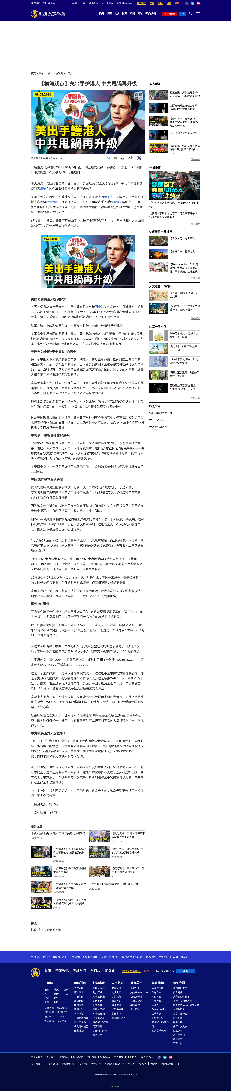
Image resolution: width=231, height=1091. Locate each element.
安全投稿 (105, 1057)
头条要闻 (49, 1008)
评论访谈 (150, 13)
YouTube (198, 3)
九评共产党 (179, 1009)
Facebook (187, 3)
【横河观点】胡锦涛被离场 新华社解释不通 (113, 884)
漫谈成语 (116, 1005)
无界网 (153, 1063)
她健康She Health (139, 992)
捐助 (160, 3)
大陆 (46, 1002)
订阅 (185, 971)
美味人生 (156, 1005)
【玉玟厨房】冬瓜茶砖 (182, 238)
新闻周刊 (79, 1009)
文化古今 (116, 1013)
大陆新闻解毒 (100, 1030)
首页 (33, 73)
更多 (179, 1063)
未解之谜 (116, 988)
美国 (46, 993)
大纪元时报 (68, 1063)
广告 (152, 3)
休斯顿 (86, 957)
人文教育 (118, 983)
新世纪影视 (167, 1063)
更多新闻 (195, 278)
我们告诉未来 (157, 419)
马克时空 (97, 1026)
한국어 (184, 957)
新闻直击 (79, 1005)
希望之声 (96, 1063)
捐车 (169, 3)
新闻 (101, 13)
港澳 (56, 989)
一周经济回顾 (81, 1018)
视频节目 (79, 971)
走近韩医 (135, 1009)
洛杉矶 (66, 957)
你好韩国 (156, 996)
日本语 (174, 957)
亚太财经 (79, 1030)
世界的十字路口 (101, 1022)
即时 (132, 13)
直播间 (110, 971)
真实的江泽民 (180, 1013)
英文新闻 (141, 3)
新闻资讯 (62, 971)
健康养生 (136, 983)
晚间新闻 (79, 1000)
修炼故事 (177, 1039)
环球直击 (79, 992)
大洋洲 (76, 957)
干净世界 (82, 1063)
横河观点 (60, 73)
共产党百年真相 (181, 996)
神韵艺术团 (52, 1063)
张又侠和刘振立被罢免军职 (185, 132)
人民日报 (80, 202)
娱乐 (66, 989)
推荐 (124, 13)
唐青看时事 (99, 1018)
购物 (177, 3)
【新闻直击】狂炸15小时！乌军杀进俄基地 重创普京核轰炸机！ (184, 122)
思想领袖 (97, 1005)
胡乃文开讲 (136, 996)
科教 (56, 1002)
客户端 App (147, 1057)
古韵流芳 (116, 996)
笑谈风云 (116, 992)
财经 (56, 998)
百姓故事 (177, 1030)
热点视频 (62, 1008)
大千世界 (156, 1013)
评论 (40, 73)
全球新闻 (79, 988)
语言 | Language (125, 3)
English (137, 957)
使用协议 (91, 1057)
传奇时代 (177, 992)
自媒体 (49, 73)
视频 (109, 13)
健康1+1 (134, 988)
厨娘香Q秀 (157, 1018)
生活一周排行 (157, 326)
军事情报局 (99, 1013)
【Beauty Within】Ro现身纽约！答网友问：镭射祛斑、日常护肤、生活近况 (184, 268)
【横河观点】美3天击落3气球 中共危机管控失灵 (58, 833)
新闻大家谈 (99, 988)
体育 (66, 993)
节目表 (95, 971)
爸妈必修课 (117, 1009)
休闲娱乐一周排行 (160, 231)
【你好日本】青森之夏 (182, 251)
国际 (46, 989)
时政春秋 (97, 1000)
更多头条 (195, 159)
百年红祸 (177, 1018)
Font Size (130, 157)
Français (150, 957)
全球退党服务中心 (114, 1063)
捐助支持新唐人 (131, 971)
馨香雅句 (116, 1000)
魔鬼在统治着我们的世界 (186, 1005)
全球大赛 (62, 1021)
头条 (117, 13)
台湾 (56, 993)
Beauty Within (159, 1009)
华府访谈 (79, 1013)
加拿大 (56, 957)
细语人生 (97, 1035)
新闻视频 (80, 983)
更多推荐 (195, 223)
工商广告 (177, 1043)
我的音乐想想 (159, 1030)
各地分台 (93, 3)
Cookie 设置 (115, 1086)
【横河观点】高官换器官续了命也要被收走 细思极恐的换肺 (69, 852)
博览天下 (49, 1016)
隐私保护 (78, 1057)
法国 (94, 957)
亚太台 (113, 957)
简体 (111, 3)
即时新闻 (49, 1012)
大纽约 (46, 957)
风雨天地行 (179, 1022)
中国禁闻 (79, 996)
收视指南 (64, 1057)
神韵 (74, 3)
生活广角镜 (158, 988)
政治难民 (52, 202)
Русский (162, 957)
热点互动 (97, 992)
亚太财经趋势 (81, 1026)
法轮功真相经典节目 (160, 412)
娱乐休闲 (158, 983)
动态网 (142, 1063)
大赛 (83, 3)
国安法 (78, 197)
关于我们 (51, 1057)
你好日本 (156, 992)
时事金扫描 (99, 996)
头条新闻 (155, 83)
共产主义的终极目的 (183, 1000)
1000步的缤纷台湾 (160, 1024)
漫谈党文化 (179, 1035)
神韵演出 (49, 1021)
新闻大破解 (99, 1009)
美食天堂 (156, 1000)
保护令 (108, 197)
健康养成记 (136, 1000)
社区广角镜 (80, 1022)
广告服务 (118, 1057)
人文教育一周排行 (160, 286)
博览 (140, 13)
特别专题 (155, 406)
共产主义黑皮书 (158, 427)
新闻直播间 (170, 14)
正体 (104, 3)
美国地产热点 (119, 1018)
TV (183, 14)
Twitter (192, 3)
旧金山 (103, 957)
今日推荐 (155, 167)
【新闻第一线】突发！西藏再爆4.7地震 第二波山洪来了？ (185, 149)
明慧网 (131, 1063)
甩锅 (43, 188)
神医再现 (135, 1005)
